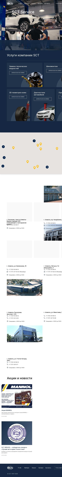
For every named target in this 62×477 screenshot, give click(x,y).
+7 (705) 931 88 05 (14, 269)
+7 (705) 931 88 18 (50, 223)
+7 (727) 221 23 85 (14, 318)
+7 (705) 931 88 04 (51, 315)
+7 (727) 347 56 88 (51, 318)
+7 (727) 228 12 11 (13, 364)
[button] (47, 167)
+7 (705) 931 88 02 (14, 316)
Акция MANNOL (7, 410)
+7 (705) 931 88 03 (14, 362)
